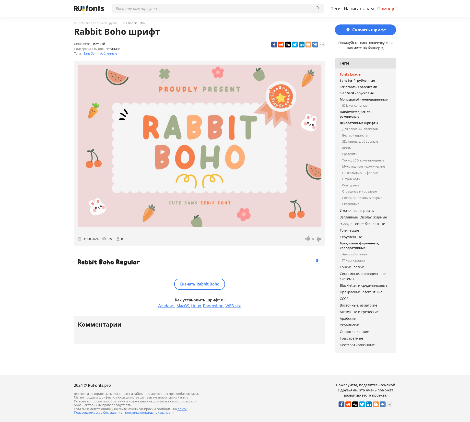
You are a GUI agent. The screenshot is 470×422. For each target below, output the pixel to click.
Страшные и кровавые (359, 191)
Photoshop (213, 305)
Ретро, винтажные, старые (362, 197)
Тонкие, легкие (352, 267)
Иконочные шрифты (357, 210)
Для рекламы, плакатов (360, 129)
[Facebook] (274, 44)
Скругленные (351, 237)
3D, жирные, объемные (360, 141)
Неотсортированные (357, 344)
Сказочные (350, 204)
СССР (344, 298)
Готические (349, 230)
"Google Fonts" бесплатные (362, 223)
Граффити (349, 154)
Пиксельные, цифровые (360, 173)
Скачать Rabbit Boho (200, 284)
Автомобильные (354, 254)
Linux (196, 305)
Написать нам (359, 8)
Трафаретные (351, 338)
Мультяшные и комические (363, 166)
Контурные (350, 185)
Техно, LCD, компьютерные (363, 160)
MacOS (182, 305)
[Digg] (288, 44)
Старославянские (354, 331)
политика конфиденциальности (149, 412)
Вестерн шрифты (355, 135)
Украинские (350, 325)
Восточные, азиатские (358, 305)
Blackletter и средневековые (364, 285)
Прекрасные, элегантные (361, 292)
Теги (336, 8)
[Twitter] (295, 44)
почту (182, 409)
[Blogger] (308, 44)
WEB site (233, 305)
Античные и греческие (359, 311)
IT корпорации (353, 260)
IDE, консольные (354, 105)
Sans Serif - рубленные (100, 53)
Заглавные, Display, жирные (363, 217)
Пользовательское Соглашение (98, 412)
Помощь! (387, 8)
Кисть (346, 148)
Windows (166, 305)
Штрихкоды (351, 179)
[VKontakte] (315, 44)
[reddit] (281, 44)
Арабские (348, 318)
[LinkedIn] (302, 44)
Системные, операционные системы (363, 276)
